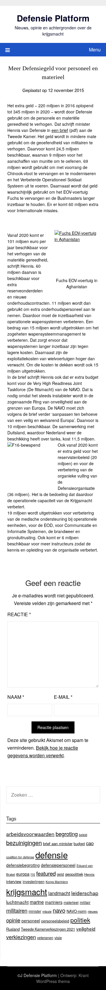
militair (85, 902)
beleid (83, 834)
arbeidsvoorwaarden (30, 833)
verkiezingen (21, 937)
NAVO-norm (77, 911)
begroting (67, 833)
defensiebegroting (23, 865)
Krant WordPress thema (62, 978)
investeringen (33, 881)
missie (47, 911)
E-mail (63, 696)
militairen (16, 910)
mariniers (53, 902)
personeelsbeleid (55, 921)
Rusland (13, 929)
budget (79, 843)
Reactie (19, 614)
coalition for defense (20, 857)
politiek (80, 919)
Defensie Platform (53, 18)
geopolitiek (74, 874)
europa (22, 874)
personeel (30, 921)
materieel (71, 902)
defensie (51, 854)
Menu (95, 49)
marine (37, 902)
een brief (60, 130)
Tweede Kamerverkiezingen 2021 (48, 929)
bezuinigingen (24, 842)
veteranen (45, 937)
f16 (33, 874)
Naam (15, 696)
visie (58, 937)
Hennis (89, 874)
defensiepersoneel (58, 865)
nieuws (93, 911)
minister (35, 911)
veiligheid (85, 928)
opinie (13, 920)
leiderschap (84, 893)
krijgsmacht (26, 891)
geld (60, 874)
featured (46, 873)
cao (90, 843)
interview (13, 881)
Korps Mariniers (57, 882)
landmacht (59, 893)
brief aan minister (57, 843)
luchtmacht (17, 902)
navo (59, 910)
